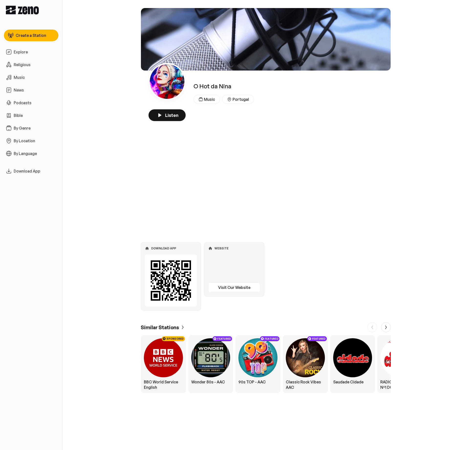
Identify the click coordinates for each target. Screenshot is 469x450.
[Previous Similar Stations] (372, 327)
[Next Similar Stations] (386, 327)
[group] (266, 364)
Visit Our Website (234, 287)
